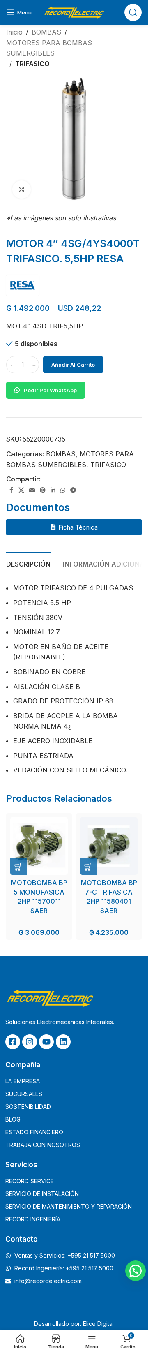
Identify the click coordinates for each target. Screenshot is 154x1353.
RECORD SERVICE (29, 1180)
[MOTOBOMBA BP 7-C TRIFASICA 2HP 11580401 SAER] (109, 846)
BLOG (13, 1119)
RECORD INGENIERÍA (32, 1219)
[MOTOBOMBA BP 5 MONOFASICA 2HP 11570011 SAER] (39, 846)
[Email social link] (32, 490)
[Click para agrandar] (21, 189)
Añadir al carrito (73, 364)
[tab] (28, 563)
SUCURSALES (23, 1093)
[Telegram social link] (73, 490)
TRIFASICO (32, 64)
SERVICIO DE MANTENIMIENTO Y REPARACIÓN (68, 1206)
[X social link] (21, 490)
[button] (18, 866)
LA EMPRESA (22, 1081)
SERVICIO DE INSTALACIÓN (42, 1193)
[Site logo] (74, 11)
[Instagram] (29, 1041)
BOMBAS (46, 32)
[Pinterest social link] (42, 490)
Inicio (14, 32)
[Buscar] (133, 12)
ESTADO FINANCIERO (34, 1132)
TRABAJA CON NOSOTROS (42, 1144)
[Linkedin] (63, 1041)
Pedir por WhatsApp (50, 390)
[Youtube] (46, 1041)
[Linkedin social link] (53, 490)
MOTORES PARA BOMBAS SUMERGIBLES (49, 48)
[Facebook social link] (11, 490)
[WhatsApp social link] (63, 490)
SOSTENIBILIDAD (28, 1106)
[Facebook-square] (12, 1041)
